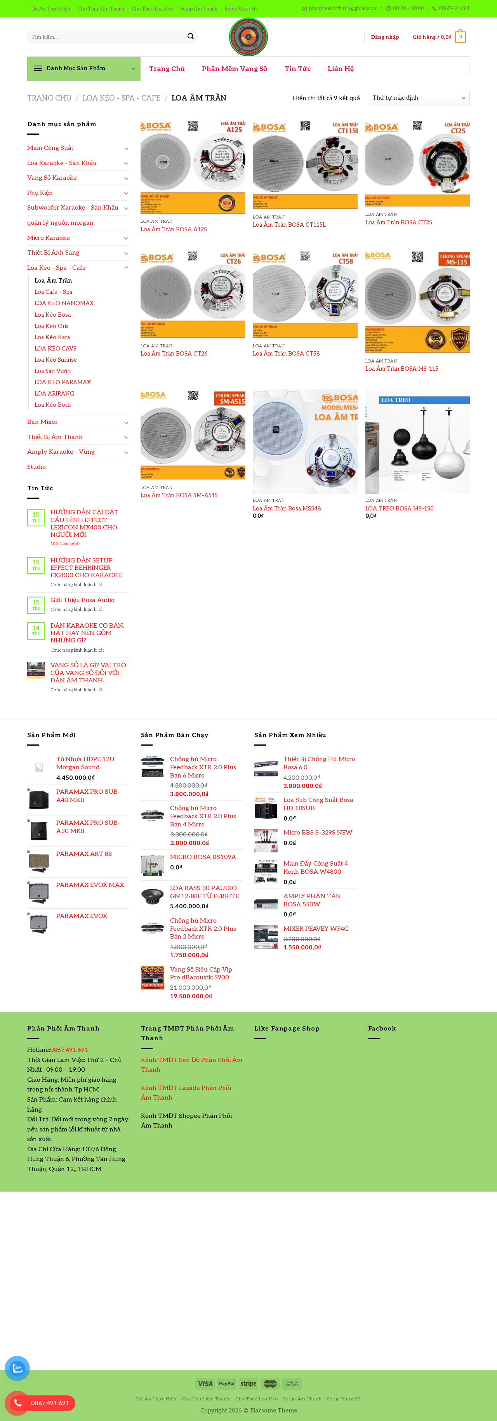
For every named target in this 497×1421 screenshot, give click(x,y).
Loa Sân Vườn (53, 371)
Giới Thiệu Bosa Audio (82, 600)
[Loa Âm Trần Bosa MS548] (305, 441)
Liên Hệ (341, 69)
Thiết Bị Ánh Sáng (53, 253)
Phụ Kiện (40, 193)
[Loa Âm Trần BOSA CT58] (305, 295)
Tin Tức (298, 69)
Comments (65, 543)
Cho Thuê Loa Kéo (152, 9)
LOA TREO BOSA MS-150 (399, 508)
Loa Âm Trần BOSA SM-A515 (179, 495)
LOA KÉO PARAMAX (63, 382)
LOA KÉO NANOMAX (64, 303)
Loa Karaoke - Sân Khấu (62, 163)
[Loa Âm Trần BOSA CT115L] (305, 165)
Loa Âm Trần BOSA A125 (174, 229)
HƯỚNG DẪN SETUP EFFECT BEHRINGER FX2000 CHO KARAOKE (86, 568)
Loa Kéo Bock (53, 405)
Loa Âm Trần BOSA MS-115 (401, 369)
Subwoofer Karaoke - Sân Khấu (72, 208)
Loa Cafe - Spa (53, 292)
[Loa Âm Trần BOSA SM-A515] (193, 435)
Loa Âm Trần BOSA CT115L (289, 225)
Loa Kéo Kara (52, 337)
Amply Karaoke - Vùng (61, 452)
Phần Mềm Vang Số (234, 69)
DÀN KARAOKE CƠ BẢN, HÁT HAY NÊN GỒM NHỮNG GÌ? (87, 633)
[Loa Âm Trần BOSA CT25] (417, 164)
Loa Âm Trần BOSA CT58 (286, 353)
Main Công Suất (50, 148)
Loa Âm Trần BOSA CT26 (174, 353)
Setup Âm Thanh (198, 9)
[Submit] (190, 37)
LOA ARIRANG (54, 393)
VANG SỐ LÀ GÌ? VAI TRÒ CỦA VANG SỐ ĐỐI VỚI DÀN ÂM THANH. (88, 673)
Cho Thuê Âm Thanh (101, 9)
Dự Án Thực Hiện (50, 9)
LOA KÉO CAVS (55, 348)
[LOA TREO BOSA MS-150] (417, 441)
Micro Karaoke (48, 238)
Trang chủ (49, 98)
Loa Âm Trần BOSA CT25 (398, 222)
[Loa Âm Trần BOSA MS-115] (417, 302)
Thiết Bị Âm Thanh (55, 437)
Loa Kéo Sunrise (56, 360)
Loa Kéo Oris (52, 326)
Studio (36, 467)
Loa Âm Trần (53, 281)
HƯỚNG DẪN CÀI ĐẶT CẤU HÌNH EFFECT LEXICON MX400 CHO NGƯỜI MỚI (84, 524)
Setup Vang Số (241, 9)
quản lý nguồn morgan (60, 223)
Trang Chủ (167, 69)
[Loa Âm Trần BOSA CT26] (193, 295)
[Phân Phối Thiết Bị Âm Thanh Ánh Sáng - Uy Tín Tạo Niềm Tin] (249, 36)
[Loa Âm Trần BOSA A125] (193, 167)
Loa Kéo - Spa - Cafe (121, 98)
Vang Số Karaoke (52, 178)
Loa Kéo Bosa (53, 315)
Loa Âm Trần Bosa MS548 (287, 508)
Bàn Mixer (42, 422)
